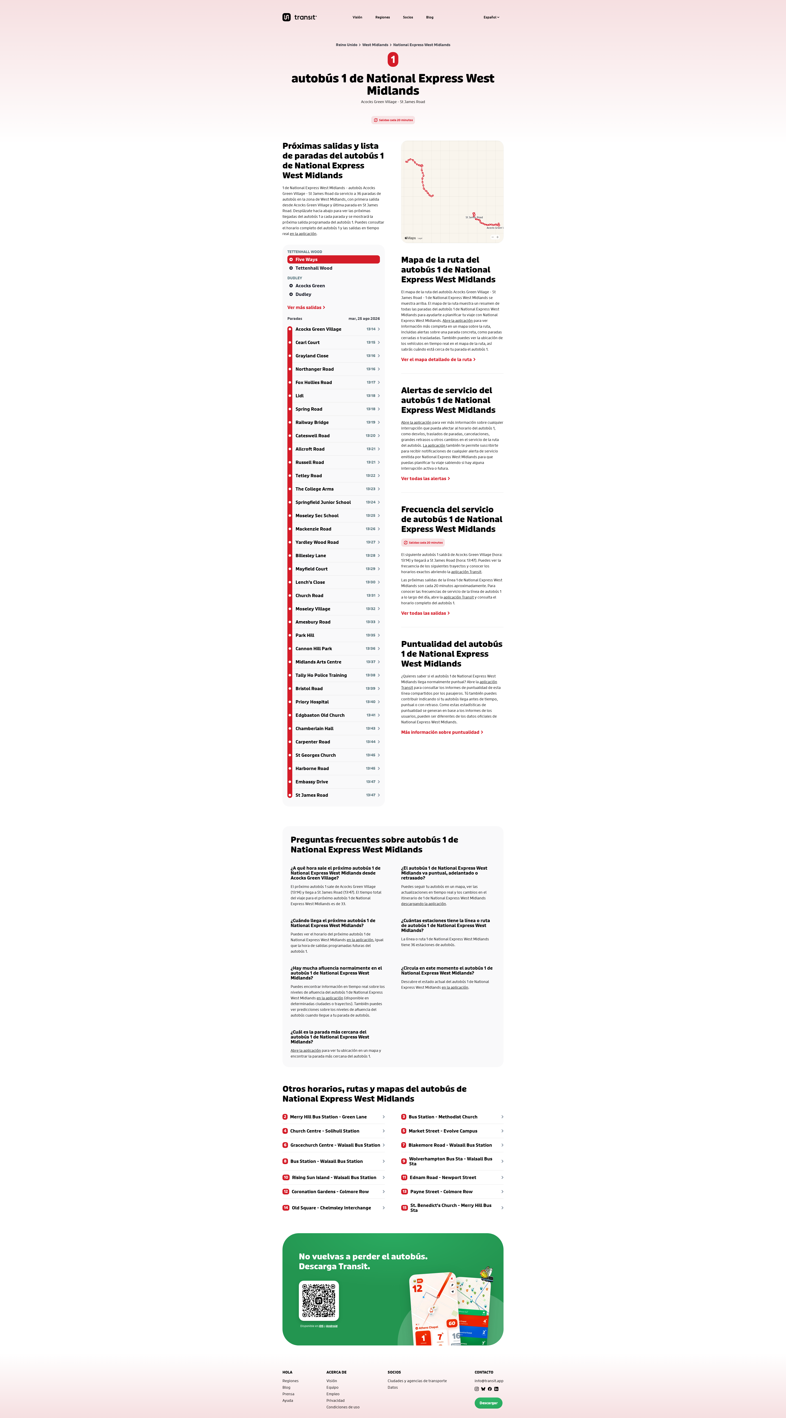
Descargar (489, 1403)
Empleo (333, 1394)
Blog (430, 17)
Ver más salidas (304, 307)
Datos (393, 1387)
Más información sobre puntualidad (440, 732)
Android (332, 1326)
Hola (287, 1372)
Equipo (332, 1387)
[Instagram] (477, 1389)
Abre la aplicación (458, 320)
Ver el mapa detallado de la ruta (436, 359)
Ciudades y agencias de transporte (417, 1380)
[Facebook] (490, 1389)
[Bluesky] (483, 1389)
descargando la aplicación (423, 903)
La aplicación (434, 445)
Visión (357, 17)
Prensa (288, 1394)
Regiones (382, 17)
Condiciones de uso (343, 1407)
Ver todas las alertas (423, 478)
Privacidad (335, 1400)
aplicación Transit (466, 571)
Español (490, 17)
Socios (408, 17)
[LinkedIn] (496, 1389)
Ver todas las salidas (423, 613)
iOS (321, 1326)
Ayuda (287, 1400)
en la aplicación (303, 233)
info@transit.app (489, 1380)
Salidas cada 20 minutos (396, 120)
